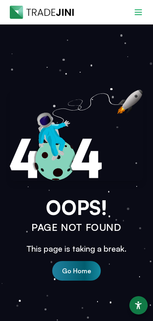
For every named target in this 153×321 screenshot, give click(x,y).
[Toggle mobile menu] (138, 12)
